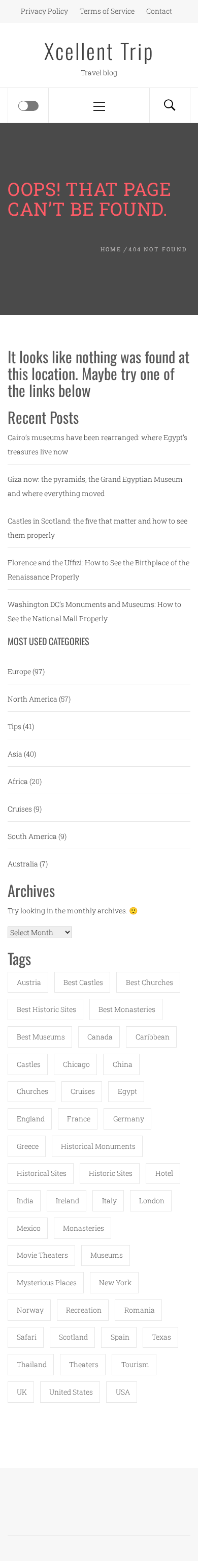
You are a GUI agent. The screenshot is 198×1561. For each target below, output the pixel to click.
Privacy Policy (44, 11)
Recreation (84, 1310)
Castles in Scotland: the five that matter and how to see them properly (97, 528)
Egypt (127, 1091)
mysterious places (47, 1282)
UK (22, 1392)
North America (32, 699)
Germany (128, 1118)
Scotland (73, 1337)
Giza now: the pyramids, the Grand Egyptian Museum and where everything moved (95, 486)
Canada (100, 1037)
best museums (41, 1037)
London (151, 1200)
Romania (139, 1310)
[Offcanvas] (28, 106)
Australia (23, 864)
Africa (18, 781)
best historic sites (46, 1009)
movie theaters (42, 1255)
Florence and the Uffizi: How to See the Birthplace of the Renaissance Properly (98, 570)
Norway (30, 1310)
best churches (149, 982)
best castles (83, 982)
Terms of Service (107, 11)
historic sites (111, 1173)
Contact (159, 11)
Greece (28, 1146)
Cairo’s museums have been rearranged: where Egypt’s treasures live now (97, 444)
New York (115, 1282)
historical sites (42, 1173)
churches (32, 1091)
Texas (161, 1337)
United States (71, 1392)
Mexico (29, 1228)
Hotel (164, 1173)
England (31, 1118)
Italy (109, 1200)
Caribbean (153, 1037)
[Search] (169, 105)
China (123, 1064)
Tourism (135, 1364)
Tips (14, 726)
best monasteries (126, 1009)
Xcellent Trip (99, 50)
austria (29, 982)
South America (32, 836)
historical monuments (98, 1146)
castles (29, 1064)
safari (27, 1337)
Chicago (76, 1064)
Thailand (32, 1364)
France (78, 1118)
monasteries (83, 1228)
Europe (19, 671)
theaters (83, 1364)
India (25, 1200)
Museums (106, 1255)
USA (123, 1392)
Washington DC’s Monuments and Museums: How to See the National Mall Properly (94, 611)
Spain (120, 1337)
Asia (15, 754)
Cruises (20, 809)
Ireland (67, 1200)
